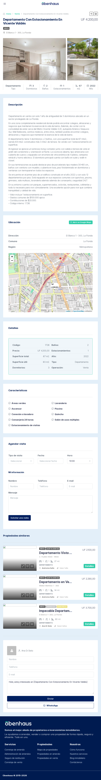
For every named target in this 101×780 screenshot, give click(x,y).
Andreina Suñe (48, 568)
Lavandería (61, 403)
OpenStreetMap (78, 311)
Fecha (41, 455)
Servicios (10, 744)
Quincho (59, 414)
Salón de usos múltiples (67, 419)
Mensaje (12, 492)
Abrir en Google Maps (81, 222)
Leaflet (68, 311)
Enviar (50, 698)
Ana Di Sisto (47, 626)
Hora (69, 455)
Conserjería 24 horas (23, 419)
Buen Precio (62, 606)
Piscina (58, 408)
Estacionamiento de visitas (26, 425)
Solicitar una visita (20, 518)
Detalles (89, 566)
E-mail (70, 481)
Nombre (12, 481)
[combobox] (21, 461)
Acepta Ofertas (53, 549)
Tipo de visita (15, 455)
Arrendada (51, 606)
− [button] (12, 260)
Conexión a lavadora (22, 414)
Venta (17, 14)
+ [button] (12, 256)
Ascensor (17, 408)
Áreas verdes (19, 403)
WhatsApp (52, 705)
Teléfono (42, 481)
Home (8, 14)
